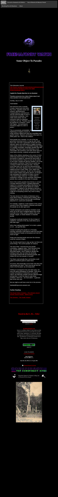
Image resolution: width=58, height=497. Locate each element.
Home (3, 2)
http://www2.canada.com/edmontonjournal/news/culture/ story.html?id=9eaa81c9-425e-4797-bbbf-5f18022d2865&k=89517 (27, 88)
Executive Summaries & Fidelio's (16, 2)
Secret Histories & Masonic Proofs (36, 2)
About (21, 6)
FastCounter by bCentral (29, 353)
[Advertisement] (29, 21)
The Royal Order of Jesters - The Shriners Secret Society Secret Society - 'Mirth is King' (25, 293)
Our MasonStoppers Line (29, 328)
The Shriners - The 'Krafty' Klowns (20, 297)
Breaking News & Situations (9, 6)
